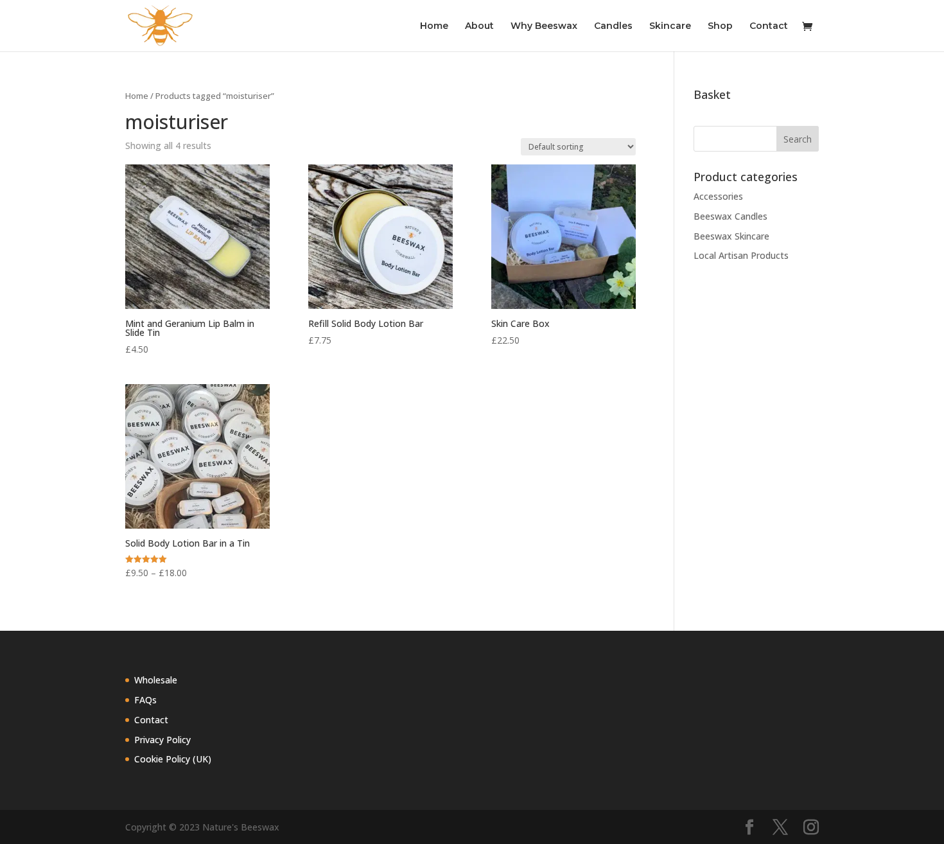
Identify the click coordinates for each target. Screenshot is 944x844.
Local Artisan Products (741, 255)
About (479, 26)
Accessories (718, 196)
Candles (613, 26)
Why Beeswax (544, 26)
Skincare (670, 26)
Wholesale (155, 680)
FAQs (145, 700)
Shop (720, 26)
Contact (768, 26)
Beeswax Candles (730, 216)
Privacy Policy (162, 740)
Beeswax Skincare (731, 236)
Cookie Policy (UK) (172, 759)
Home (434, 26)
